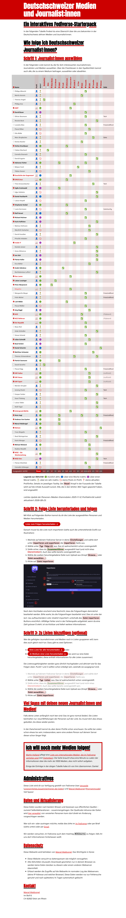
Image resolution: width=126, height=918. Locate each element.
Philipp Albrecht (20, 91)
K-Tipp (78, 84)
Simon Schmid (20, 335)
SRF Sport (18, 381)
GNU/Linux (67, 82)
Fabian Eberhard (21, 150)
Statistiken (48, 758)
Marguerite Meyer (21, 293)
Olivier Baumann (21, 116)
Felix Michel (19, 297)
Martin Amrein (20, 95)
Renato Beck (19, 120)
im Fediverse (81, 823)
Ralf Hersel (19, 213)
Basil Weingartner (21, 436)
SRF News (18, 377)
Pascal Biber (19, 129)
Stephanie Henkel (21, 205)
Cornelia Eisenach (21, 154)
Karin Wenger (20, 440)
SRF (89, 84)
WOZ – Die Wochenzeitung (20, 453)
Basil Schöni (19, 344)
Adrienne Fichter (21, 163)
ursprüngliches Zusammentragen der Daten (44, 788)
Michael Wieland (21, 444)
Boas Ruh (18, 327)
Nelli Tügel (18, 407)
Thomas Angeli (20, 99)
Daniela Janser (20, 247)
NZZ (82, 84)
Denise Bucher (20, 141)
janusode (84, 785)
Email (46, 826)
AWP (16, 108)
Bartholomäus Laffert (22, 272)
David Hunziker (20, 234)
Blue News (51, 82)
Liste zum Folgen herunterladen (41, 524)
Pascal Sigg (19, 369)
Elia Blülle (18, 133)
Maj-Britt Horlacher (22, 230)
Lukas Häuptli (20, 200)
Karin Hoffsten (20, 221)
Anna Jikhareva (20, 251)
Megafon (18, 289)
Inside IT (74, 83)
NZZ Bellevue (20, 318)
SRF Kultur (19, 373)
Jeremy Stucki (20, 390)
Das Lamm (19, 276)
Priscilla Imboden (21, 238)
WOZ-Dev (18, 458)
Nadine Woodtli (20, 449)
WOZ (97, 84)
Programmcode (93, 788)
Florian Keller (19, 259)
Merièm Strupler (21, 386)
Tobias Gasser (20, 171)
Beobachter (44, 82)
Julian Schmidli (20, 339)
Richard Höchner (21, 217)
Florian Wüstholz (21, 463)
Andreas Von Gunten (22, 419)
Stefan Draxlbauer (21, 146)
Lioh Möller (19, 301)
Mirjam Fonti (19, 167)
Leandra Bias (19, 125)
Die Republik (19, 322)
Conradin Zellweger (22, 467)
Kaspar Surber (20, 394)
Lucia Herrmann (20, 209)
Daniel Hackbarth (21, 196)
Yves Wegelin (20, 432)
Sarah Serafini (20, 364)
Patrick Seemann (21, 360)
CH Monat (55, 82)
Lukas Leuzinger (21, 280)
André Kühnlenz (20, 268)
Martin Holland (32, 754)
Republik (85, 83)
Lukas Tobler (19, 402)
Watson (101, 83)
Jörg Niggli (18, 310)
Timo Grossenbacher (22, 184)
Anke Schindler (20, 331)
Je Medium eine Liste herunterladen (47, 654)
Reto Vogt (18, 415)
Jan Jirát (18, 255)
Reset (38, 471)
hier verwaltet (34, 813)
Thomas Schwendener (23, 356)
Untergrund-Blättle (21, 411)
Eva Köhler (19, 263)
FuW (63, 84)
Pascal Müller (19, 306)
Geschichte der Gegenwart (24, 175)
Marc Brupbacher (21, 137)
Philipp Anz (19, 104)
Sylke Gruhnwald (21, 188)
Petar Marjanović (21, 285)
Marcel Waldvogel (21, 423)
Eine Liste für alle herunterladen (45, 650)
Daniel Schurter (20, 348)
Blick (48, 84)
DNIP (59, 84)
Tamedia (93, 83)
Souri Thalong (20, 398)
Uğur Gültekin (20, 192)
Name (17, 87)
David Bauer (19, 112)
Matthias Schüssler (22, 352)
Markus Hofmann (21, 226)
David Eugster (20, 158)
